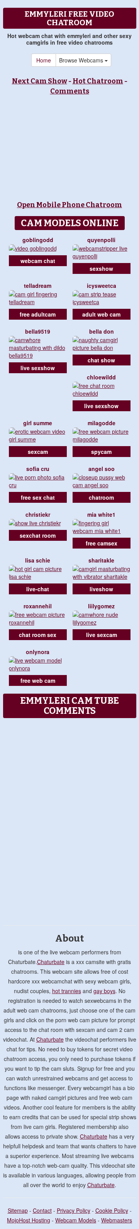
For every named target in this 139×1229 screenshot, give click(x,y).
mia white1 (101, 514)
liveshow (101, 589)
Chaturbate (50, 962)
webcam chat (37, 261)
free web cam (37, 680)
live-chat (37, 589)
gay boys (104, 991)
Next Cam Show (39, 81)
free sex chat (38, 497)
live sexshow (37, 368)
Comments (69, 91)
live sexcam (101, 635)
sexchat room (38, 535)
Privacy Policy (73, 1210)
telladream (37, 285)
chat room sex (37, 635)
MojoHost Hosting (28, 1220)
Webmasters (116, 1220)
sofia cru (37, 469)
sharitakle (101, 560)
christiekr (37, 514)
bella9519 (37, 331)
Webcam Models (75, 1220)
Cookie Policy (111, 1210)
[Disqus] (69, 819)
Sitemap (18, 1210)
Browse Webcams (82, 60)
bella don (101, 331)
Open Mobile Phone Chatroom (69, 205)
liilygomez (101, 606)
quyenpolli (101, 240)
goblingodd (37, 240)
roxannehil (38, 606)
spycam (101, 451)
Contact (42, 1210)
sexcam (38, 451)
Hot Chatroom (98, 81)
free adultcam (38, 314)
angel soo (101, 469)
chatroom (101, 497)
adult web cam (101, 314)
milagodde (101, 423)
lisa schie (37, 560)
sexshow (101, 268)
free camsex (101, 543)
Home (43, 60)
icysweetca (101, 285)
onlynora (37, 652)
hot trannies (66, 991)
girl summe (37, 423)
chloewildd (101, 377)
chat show (101, 360)
